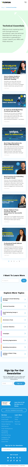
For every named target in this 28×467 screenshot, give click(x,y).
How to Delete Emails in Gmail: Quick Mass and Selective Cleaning (12, 78)
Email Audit (4, 419)
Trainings (17, 424)
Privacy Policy (10, 465)
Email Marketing (6, 417)
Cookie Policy (22, 465)
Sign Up (19, 383)
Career (17, 417)
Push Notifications (6, 428)
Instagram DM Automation (5, 438)
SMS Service (5, 426)
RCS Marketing (6, 435)
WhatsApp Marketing (4, 431)
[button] (25, 2)
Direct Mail (4, 441)
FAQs (16, 419)
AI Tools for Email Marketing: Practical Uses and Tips (13, 110)
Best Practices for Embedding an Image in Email (13, 177)
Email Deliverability (7, 421)
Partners (17, 421)
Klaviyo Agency (5, 424)
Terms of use (16, 465)
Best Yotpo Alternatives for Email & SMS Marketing (13, 143)
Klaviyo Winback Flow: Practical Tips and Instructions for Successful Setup (13, 212)
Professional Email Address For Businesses (13, 244)
